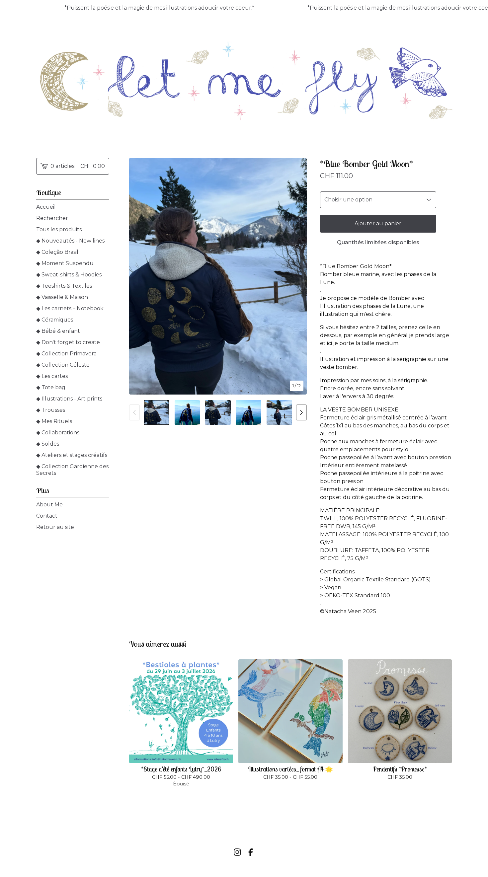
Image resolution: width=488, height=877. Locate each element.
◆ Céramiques (54, 320)
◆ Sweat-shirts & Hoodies (69, 274)
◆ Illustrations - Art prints (69, 399)
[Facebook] (251, 852)
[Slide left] (134, 412)
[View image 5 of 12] (279, 412)
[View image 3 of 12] (218, 412)
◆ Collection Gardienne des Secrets (72, 469)
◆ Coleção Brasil (57, 252)
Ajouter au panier (378, 223)
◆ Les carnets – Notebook (70, 308)
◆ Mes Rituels (54, 421)
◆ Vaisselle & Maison (62, 297)
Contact (46, 516)
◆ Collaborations (57, 432)
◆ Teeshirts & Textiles (64, 286)
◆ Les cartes (52, 376)
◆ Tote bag (50, 387)
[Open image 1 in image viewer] (218, 276)
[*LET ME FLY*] (244, 81)
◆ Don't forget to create (68, 342)
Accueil (46, 207)
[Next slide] (297, 276)
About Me (49, 504)
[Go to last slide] (138, 276)
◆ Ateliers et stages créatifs (71, 455)
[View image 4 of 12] (249, 412)
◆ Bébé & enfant (58, 331)
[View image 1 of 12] (156, 412)
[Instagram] (237, 852)
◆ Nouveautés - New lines (70, 241)
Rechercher (52, 218)
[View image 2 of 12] (187, 412)
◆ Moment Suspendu (65, 263)
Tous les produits (59, 229)
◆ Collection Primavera (66, 353)
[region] (244, 8)
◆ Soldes (47, 444)
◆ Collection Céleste (63, 365)
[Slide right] (301, 412)
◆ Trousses (50, 410)
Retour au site (55, 527)
